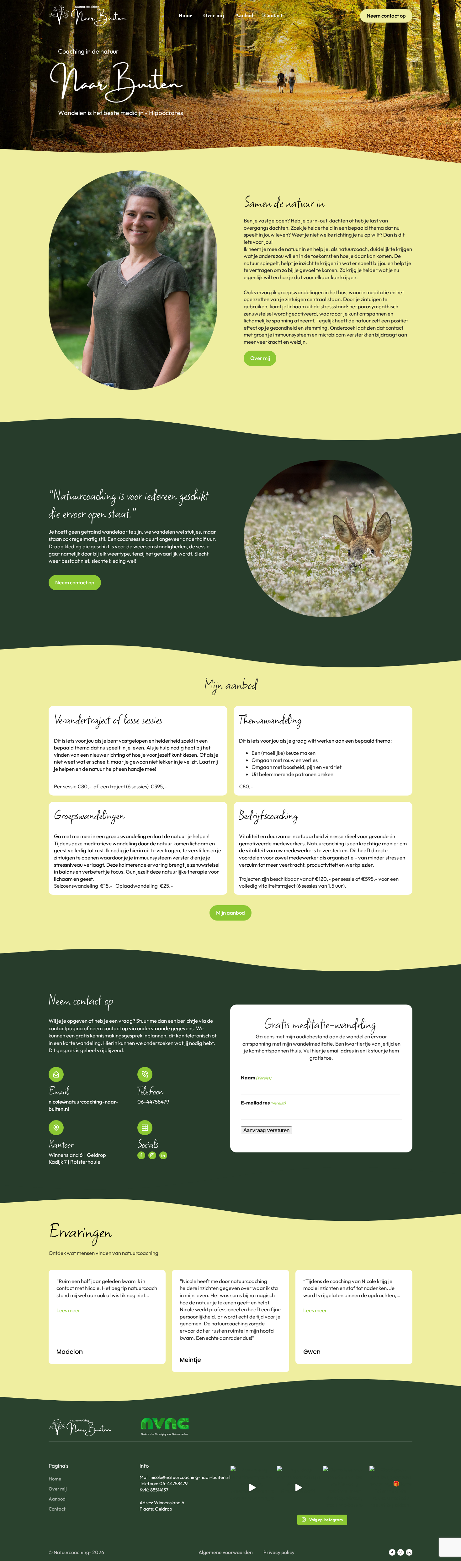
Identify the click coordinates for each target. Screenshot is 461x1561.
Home (185, 15)
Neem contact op (386, 15)
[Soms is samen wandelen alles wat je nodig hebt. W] (344, 1487)
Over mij (213, 15)
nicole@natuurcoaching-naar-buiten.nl (83, 1105)
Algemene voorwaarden (226, 1552)
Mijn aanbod (230, 912)
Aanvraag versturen (266, 1130)
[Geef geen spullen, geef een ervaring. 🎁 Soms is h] (391, 1487)
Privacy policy (278, 1552)
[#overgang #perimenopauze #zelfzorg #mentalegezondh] (252, 1487)
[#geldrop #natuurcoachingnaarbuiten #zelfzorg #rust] (298, 1487)
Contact (273, 15)
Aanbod (244, 15)
